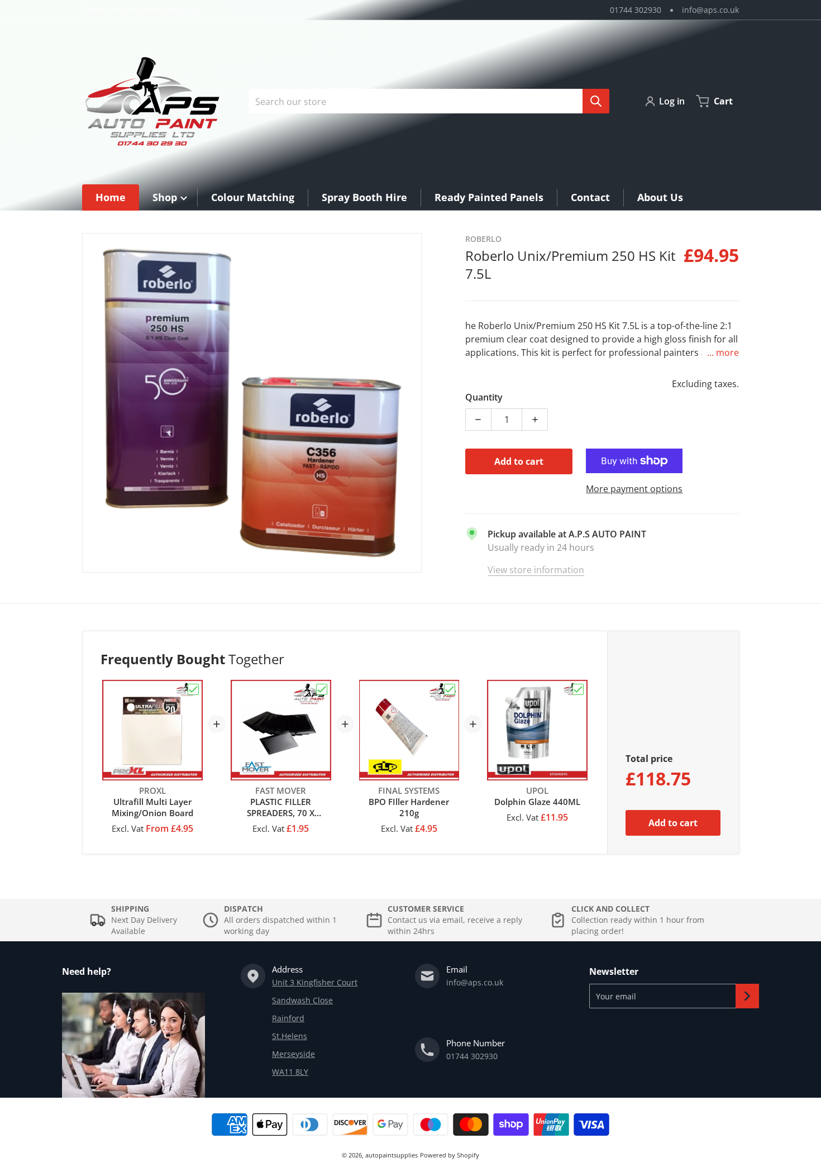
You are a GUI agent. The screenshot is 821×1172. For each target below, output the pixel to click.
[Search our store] (596, 101)
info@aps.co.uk (710, 9)
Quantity (484, 397)
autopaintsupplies (391, 1155)
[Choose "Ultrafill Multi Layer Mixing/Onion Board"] (193, 689)
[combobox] (424, 101)
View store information (536, 570)
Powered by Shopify (449, 1155)
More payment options (634, 489)
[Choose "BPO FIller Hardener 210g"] (449, 689)
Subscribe (747, 996)
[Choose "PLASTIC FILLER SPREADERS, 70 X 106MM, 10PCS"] (321, 689)
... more (723, 352)
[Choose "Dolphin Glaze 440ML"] (578, 689)
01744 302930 (635, 9)
